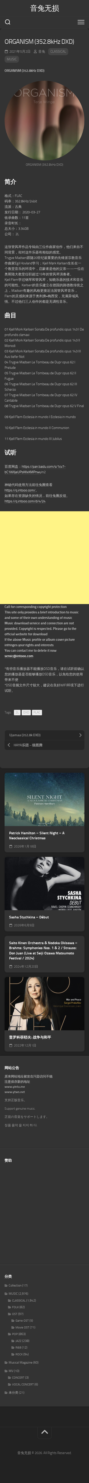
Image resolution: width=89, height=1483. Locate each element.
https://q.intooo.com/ (20, 490)
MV (11, 1371)
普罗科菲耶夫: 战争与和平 (30, 1037)
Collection (15, 1285)
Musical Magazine (20, 1362)
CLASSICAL (58, 51)
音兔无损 (44, 8)
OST (14, 1314)
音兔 (41, 51)
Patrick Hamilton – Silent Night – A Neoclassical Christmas (37, 835)
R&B (18, 1347)
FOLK (15, 1307)
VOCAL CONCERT (23, 1384)
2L (17, 712)
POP (15, 1334)
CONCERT (18, 1377)
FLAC (37, 712)
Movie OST (22, 1327)
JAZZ (18, 1341)
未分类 (13, 1393)
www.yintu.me (15, 1087)
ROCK (19, 1354)
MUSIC (12, 59)
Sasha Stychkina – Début (29, 917)
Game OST (22, 1320)
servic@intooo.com (19, 656)
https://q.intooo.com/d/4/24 (25, 501)
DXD (26, 712)
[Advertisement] (44, 557)
